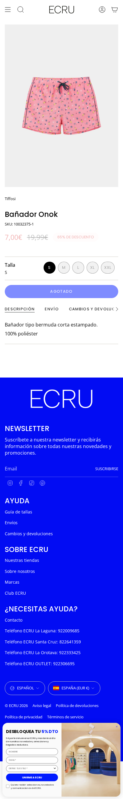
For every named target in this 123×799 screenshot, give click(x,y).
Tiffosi (10, 198)
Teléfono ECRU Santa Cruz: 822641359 (43, 642)
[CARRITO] (114, 9)
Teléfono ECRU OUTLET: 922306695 (40, 663)
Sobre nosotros (20, 571)
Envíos (11, 522)
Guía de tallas (18, 512)
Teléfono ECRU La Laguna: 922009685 (42, 631)
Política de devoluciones (77, 705)
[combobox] (31, 768)
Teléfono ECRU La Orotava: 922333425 (43, 652)
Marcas (12, 582)
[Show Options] (54, 768)
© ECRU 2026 (16, 705)
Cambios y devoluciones (29, 533)
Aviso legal (42, 705)
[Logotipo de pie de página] (61, 399)
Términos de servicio (65, 717)
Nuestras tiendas (22, 560)
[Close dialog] (116, 726)
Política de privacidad (23, 717)
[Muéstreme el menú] (8, 9)
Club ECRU (15, 593)
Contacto (13, 620)
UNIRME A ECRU (32, 777)
